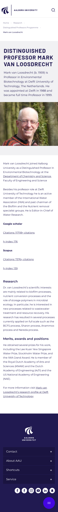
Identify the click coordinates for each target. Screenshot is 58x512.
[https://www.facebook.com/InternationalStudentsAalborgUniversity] (24, 490)
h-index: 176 (10, 241)
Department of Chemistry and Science (27, 176)
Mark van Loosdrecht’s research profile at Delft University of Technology (25, 392)
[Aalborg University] (5, 10)
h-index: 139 (10, 268)
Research (17, 23)
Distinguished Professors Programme (20, 27)
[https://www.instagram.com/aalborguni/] (31, 490)
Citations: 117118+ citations (19, 232)
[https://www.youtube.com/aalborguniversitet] (38, 490)
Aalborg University (26, 10)
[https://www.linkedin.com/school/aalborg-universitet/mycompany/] (45, 490)
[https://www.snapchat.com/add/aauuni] (52, 490)
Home (6, 23)
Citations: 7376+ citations (18, 259)
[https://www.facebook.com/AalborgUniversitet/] (17, 490)
